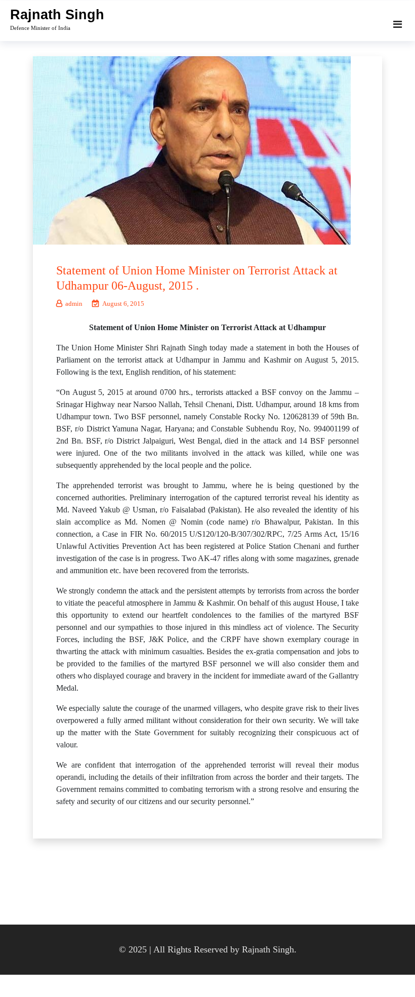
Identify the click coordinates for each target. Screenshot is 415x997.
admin (73, 303)
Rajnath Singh (57, 14)
